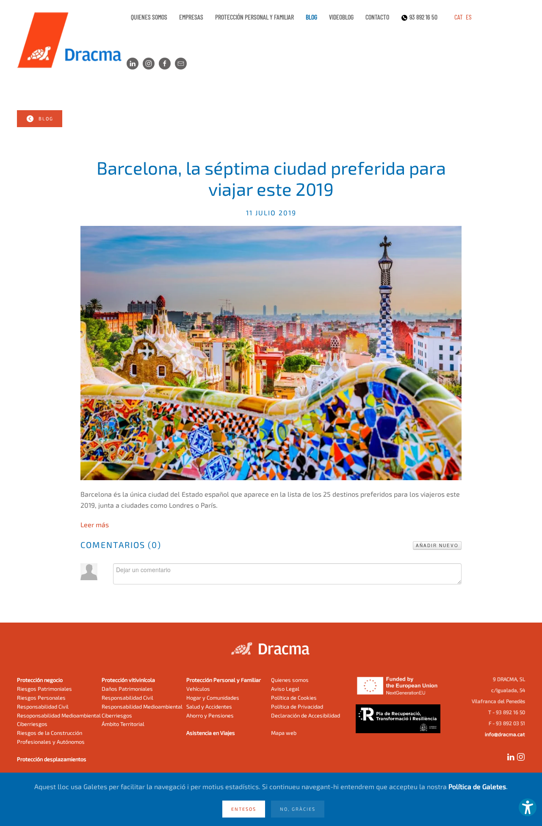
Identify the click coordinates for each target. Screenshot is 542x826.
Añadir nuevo (437, 545)
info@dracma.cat (505, 734)
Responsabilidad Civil (43, 706)
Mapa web (283, 732)
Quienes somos (149, 17)
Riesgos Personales (41, 697)
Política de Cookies (294, 697)
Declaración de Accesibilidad (305, 715)
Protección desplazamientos (51, 759)
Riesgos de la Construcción (49, 732)
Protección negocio (40, 679)
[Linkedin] (132, 64)
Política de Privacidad (297, 706)
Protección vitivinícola (128, 679)
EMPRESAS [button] (191, 17)
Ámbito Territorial (123, 723)
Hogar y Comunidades (212, 697)
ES (469, 17)
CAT (459, 17)
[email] (181, 64)
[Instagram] (149, 64)
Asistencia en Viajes (210, 732)
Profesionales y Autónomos (51, 741)
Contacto (377, 17)
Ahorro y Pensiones (210, 715)
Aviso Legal (285, 688)
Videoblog (341, 17)
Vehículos (198, 688)
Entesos (243, 809)
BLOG (46, 118)
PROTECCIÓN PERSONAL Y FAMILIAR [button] (254, 17)
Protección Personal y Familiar (223, 679)
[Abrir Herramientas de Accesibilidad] (527, 807)
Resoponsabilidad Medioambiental (59, 715)
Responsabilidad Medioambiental (142, 706)
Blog (311, 17)
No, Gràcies (297, 809)
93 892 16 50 (423, 17)
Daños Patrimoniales (127, 688)
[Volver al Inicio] (72, 40)
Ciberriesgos (32, 723)
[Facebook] (165, 64)
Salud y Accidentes (209, 706)
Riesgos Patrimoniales (44, 688)
